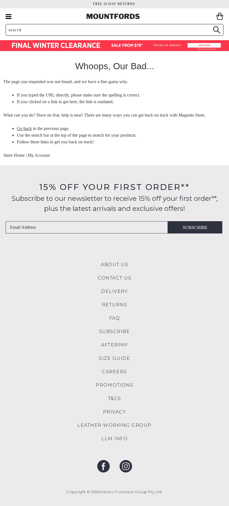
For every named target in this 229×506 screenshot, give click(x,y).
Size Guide (114, 358)
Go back (24, 128)
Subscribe (195, 227)
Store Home (14, 155)
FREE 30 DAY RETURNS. (114, 4)
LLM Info (114, 438)
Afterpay (114, 345)
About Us (114, 264)
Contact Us (114, 278)
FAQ (114, 318)
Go (216, 29)
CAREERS (114, 371)
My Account (39, 155)
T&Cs (114, 398)
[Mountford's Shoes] (114, 16)
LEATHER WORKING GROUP (114, 425)
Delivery (114, 291)
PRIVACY (114, 412)
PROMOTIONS (114, 385)
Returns (114, 304)
